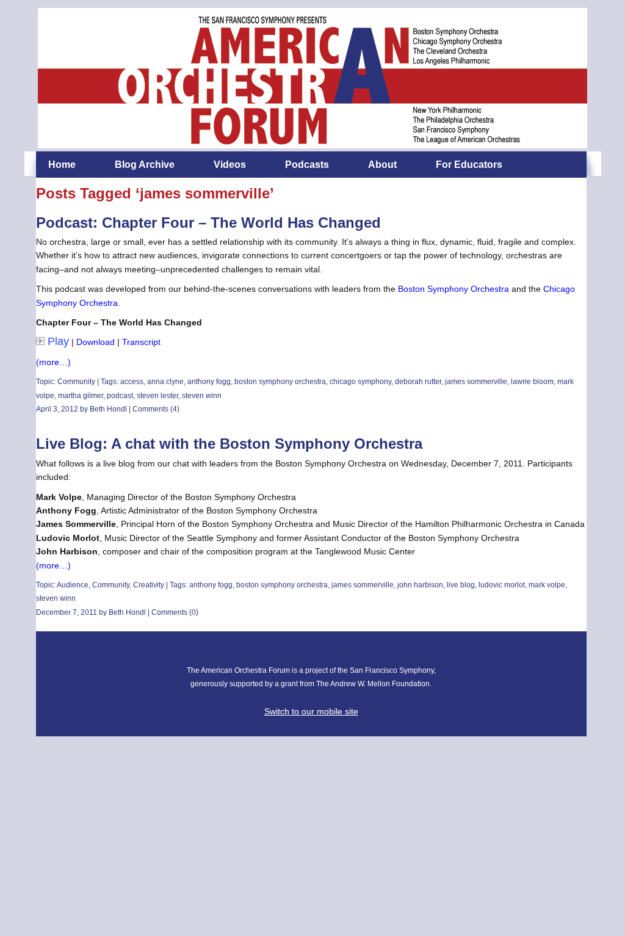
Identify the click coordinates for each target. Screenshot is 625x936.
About (382, 164)
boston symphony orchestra (280, 381)
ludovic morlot (502, 585)
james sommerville (476, 381)
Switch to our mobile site (311, 711)
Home (62, 164)
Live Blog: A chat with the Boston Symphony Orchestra (229, 443)
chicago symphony (360, 381)
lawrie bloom (532, 381)
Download (95, 342)
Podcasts (307, 164)
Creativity (148, 585)
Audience (73, 585)
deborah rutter (418, 381)
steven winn (202, 395)
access (131, 381)
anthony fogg (209, 381)
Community (76, 381)
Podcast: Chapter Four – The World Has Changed (208, 222)
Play (58, 341)
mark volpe (547, 585)
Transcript (141, 342)
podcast (120, 395)
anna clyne (165, 381)
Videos (230, 164)
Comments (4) (155, 409)
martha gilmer (80, 395)
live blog (461, 585)
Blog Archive (145, 164)
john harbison (420, 585)
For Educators (469, 164)
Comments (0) (174, 612)
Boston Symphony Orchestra (453, 289)
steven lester (157, 395)
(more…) (53, 362)
